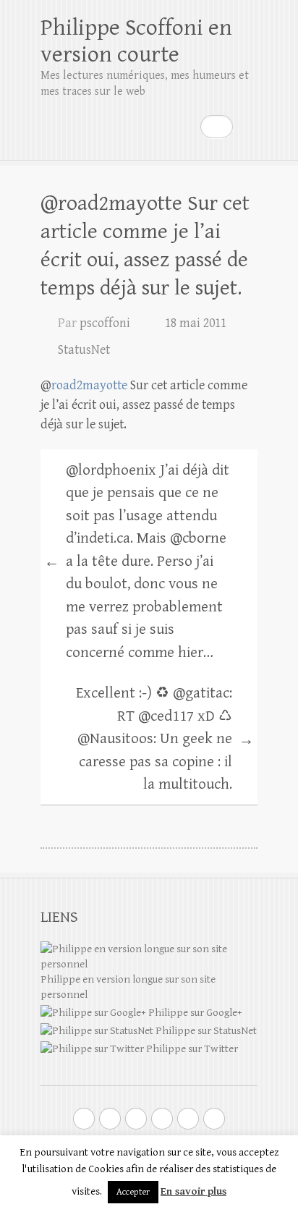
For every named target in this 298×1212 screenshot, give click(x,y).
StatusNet (84, 349)
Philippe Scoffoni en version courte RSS (214, 1119)
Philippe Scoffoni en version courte (136, 41)
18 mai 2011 (195, 323)
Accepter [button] (133, 1192)
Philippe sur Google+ (194, 1013)
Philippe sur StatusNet (205, 1031)
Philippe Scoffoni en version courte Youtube (136, 1119)
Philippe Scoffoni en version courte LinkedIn (162, 1119)
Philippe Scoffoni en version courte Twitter (84, 1119)
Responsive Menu (248, 126)
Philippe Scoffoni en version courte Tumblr (188, 1119)
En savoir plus (193, 1191)
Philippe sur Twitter (191, 1049)
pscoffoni (105, 323)
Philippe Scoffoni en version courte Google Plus (110, 1119)
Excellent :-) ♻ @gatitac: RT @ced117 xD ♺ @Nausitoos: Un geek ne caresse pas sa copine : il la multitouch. (165, 739)
